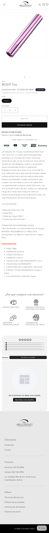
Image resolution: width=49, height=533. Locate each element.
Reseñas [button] (5, 357)
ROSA (8, 101)
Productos (9, 445)
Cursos (8, 450)
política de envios (23, 135)
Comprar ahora (24, 125)
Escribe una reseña (28, 357)
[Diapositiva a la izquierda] (19, 77)
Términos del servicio (14, 497)
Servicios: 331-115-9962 (14, 467)
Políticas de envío (13, 512)
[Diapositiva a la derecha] (29, 77)
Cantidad (5, 106)
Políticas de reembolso (15, 507)
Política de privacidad (14, 502)
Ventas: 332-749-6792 (14, 472)
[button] (4, 4)
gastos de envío (9, 93)
